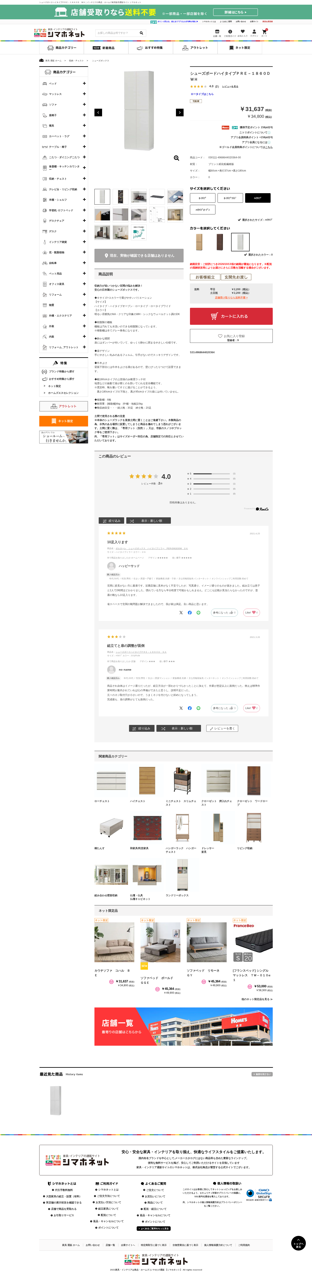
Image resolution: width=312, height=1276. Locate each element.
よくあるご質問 (226, 22)
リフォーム (55, 294)
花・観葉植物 (56, 252)
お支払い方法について (108, 1202)
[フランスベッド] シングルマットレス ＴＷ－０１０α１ (251, 975)
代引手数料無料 (64, 1190)
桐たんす (99, 848)
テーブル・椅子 (58, 146)
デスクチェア (56, 220)
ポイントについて (108, 1227)
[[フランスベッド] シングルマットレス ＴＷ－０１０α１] (253, 942)
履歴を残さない (262, 1074)
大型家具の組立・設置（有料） (64, 1196)
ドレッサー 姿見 (216, 850)
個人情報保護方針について (218, 1245)
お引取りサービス (64, 1215)
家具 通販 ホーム (71, 1245)
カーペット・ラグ (59, 136)
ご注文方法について (108, 1195)
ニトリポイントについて (253, 132)
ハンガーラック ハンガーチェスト (181, 850)
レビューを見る (230, 86)
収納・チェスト (58, 178)
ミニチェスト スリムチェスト (181, 803)
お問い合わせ (241, 22)
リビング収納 (244, 848)
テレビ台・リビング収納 (63, 189)
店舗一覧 (110, 1245)
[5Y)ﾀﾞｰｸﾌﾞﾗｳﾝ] (220, 242)
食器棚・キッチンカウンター (64, 168)
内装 (51, 336)
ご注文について (155, 1190)
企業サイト (254, 22)
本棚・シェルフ (58, 199)
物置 (51, 305)
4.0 (166, 476)
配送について (108, 1215)
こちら (269, 147)
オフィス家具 (56, 284)
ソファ (53, 104)
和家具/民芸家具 (139, 848)
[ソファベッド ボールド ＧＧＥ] (160, 942)
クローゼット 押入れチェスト (216, 803)
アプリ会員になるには (254, 142)
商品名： (147, 548)
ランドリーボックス (177, 895)
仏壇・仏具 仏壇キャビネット (145, 897)
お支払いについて (155, 1196)
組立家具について (108, 1208)
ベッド (53, 83)
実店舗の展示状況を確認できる (64, 1202)
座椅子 (53, 115)
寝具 (51, 125)
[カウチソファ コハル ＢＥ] (114, 942)
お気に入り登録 (234, 336)
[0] (264, 32)
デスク (53, 231)
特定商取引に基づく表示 (154, 1245)
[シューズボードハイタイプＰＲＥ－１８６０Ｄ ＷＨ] (55, 1101)
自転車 (53, 263)
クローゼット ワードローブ (252, 803)
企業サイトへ (128, 1245)
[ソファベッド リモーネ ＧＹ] (207, 942)
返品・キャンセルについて (108, 1221)
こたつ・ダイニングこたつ (64, 157)
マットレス (55, 94)
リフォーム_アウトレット (64, 347)
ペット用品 (55, 273)
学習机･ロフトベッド (61, 210)
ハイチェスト (137, 801)
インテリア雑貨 (58, 242)
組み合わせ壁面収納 (105, 895)
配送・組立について (155, 1208)
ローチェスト (102, 801)
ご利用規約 (244, 1245)
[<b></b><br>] (139, 110)
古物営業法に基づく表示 (185, 1245)
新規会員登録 (268, 22)
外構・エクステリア (60, 315)
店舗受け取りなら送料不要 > (231, 297)
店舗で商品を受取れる (64, 1208)
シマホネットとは (209, 22)
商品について (155, 1202)
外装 (51, 326)
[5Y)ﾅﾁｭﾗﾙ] (199, 242)
